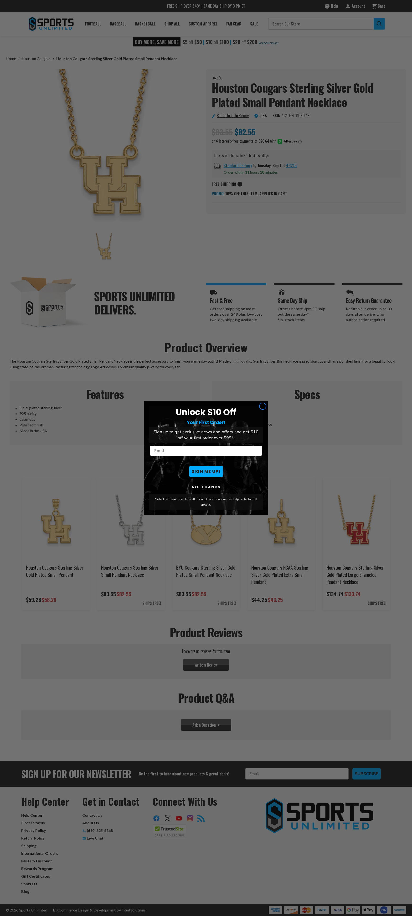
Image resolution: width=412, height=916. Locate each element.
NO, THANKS (206, 487)
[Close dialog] (263, 406)
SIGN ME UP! (206, 471)
